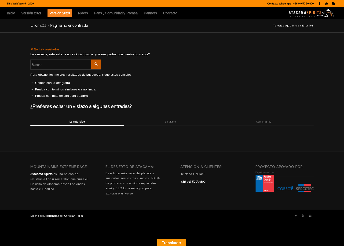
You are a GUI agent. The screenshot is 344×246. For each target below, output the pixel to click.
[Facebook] (319, 3)
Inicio (295, 25)
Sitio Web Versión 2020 (20, 3)
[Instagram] (333, 3)
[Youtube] (326, 3)
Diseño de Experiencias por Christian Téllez (56, 215)
